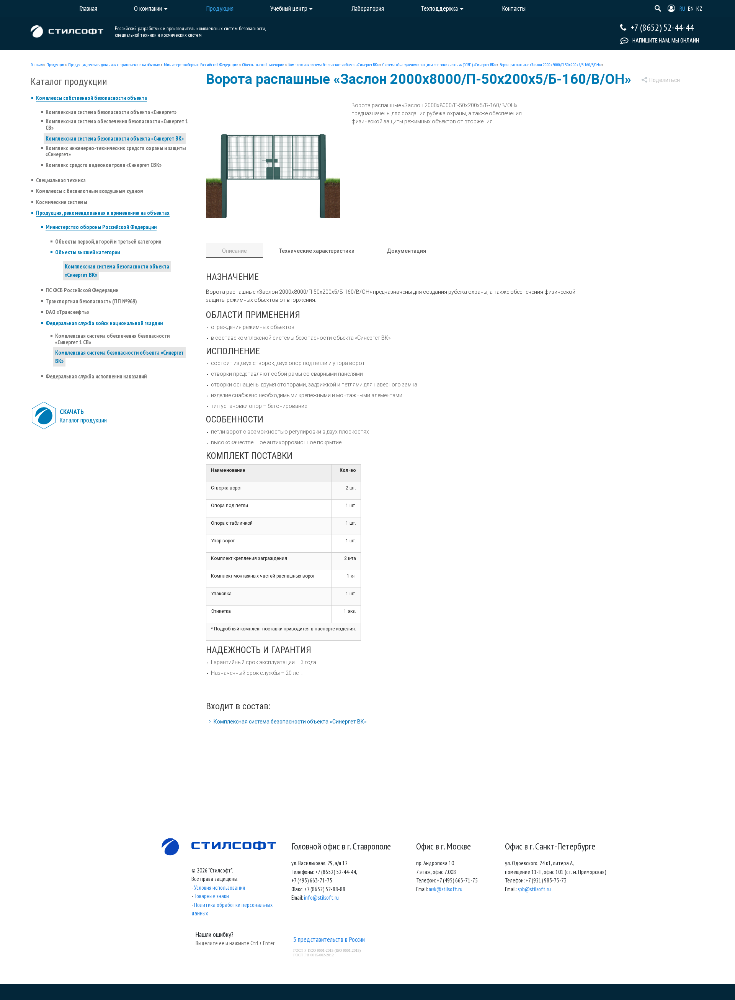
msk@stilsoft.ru (445, 889)
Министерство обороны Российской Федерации (201, 64)
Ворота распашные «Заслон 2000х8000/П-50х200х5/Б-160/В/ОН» (550, 64)
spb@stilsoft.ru (534, 889)
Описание (234, 251)
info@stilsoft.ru (321, 897)
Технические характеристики (316, 251)
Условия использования (219, 887)
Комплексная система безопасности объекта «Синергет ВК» (333, 64)
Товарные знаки (211, 896)
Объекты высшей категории (263, 64)
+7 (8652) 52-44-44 (662, 27)
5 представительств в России (329, 939)
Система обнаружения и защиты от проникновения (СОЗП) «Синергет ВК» (439, 64)
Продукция (55, 64)
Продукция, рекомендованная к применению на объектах (114, 64)
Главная (36, 64)
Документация (406, 251)
